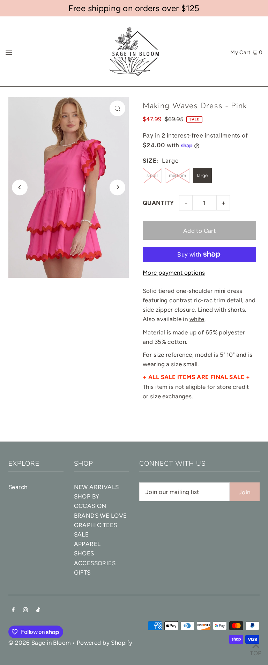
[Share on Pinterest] (259, 154)
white (196, 319)
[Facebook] (13, 610)
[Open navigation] (21, 51)
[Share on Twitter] (259, 137)
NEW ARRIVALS (96, 486)
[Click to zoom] (117, 108)
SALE (81, 534)
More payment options (174, 272)
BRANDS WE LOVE (100, 515)
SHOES (84, 553)
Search (18, 486)
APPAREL (87, 543)
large (202, 175)
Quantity (158, 202)
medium (177, 175)
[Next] (117, 187)
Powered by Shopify (105, 642)
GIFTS (82, 572)
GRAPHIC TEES (95, 525)
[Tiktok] (38, 610)
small (152, 175)
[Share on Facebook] (259, 119)
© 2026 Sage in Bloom (39, 642)
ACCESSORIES (95, 563)
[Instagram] (25, 610)
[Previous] (20, 187)
